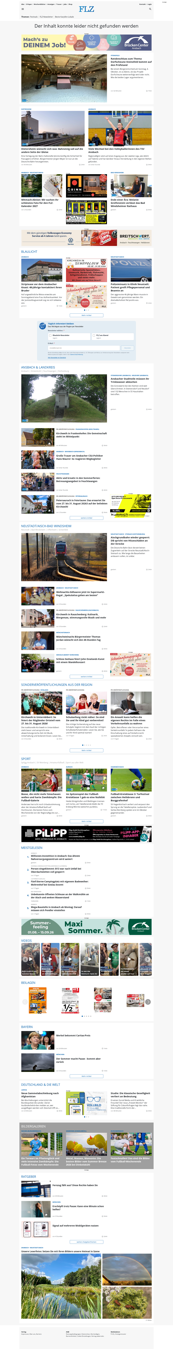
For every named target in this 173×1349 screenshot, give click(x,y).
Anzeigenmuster (120, 1334)
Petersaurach (81, 496)
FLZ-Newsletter (46, 17)
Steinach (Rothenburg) (135, 534)
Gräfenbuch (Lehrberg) (59, 866)
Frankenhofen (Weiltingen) (87, 429)
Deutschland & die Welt (40, 1085)
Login (150, 4)
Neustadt (25, 529)
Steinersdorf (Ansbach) (121, 375)
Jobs (65, 4)
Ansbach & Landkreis (38, 367)
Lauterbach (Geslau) (38, 879)
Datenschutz (86, 1334)
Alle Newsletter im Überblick (57, 357)
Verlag (23, 1332)
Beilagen (28, 983)
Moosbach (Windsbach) (74, 451)
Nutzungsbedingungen (73, 1334)
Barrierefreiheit (71, 1336)
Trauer (59, 4)
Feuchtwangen (49, 371)
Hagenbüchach (117, 767)
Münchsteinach (63, 632)
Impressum (25, 1334)
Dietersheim (26, 109)
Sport (26, 759)
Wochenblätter (40, 4)
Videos (26, 941)
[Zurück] (25, 1002)
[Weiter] (148, 1002)
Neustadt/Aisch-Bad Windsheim (46, 526)
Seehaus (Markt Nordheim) (67, 655)
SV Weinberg (42, 762)
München (60, 1054)
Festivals (34, 17)
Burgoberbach (117, 1131)
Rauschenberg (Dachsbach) (87, 610)
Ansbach (92, 109)
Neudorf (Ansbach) (140, 375)
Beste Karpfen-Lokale (64, 17)
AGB (67, 1332)
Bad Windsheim (117, 172)
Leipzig (24, 1090)
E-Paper (29, 4)
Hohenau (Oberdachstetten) (41, 866)
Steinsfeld (115, 55)
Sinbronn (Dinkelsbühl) (76, 1131)
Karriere (39, 1334)
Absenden (127, 348)
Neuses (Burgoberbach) (31, 1131)
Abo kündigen (95, 1334)
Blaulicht (29, 252)
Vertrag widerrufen (97, 1336)
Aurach (69, 767)
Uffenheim (52, 529)
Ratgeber (28, 1177)
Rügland (44, 690)
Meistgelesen (31, 848)
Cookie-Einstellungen (84, 1336)
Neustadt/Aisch (36, 172)
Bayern (27, 1027)
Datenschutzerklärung (76, 354)
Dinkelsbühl (36, 371)
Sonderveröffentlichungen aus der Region (56, 685)
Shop (70, 4)
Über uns (32, 1334)
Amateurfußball (57, 762)
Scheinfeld (63, 529)
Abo (22, 4)
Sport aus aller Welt (74, 762)
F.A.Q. (113, 1334)
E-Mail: (51, 343)
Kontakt (142, 4)
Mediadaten (115, 1332)
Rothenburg (63, 371)
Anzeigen (50, 4)
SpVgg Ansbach (28, 762)
